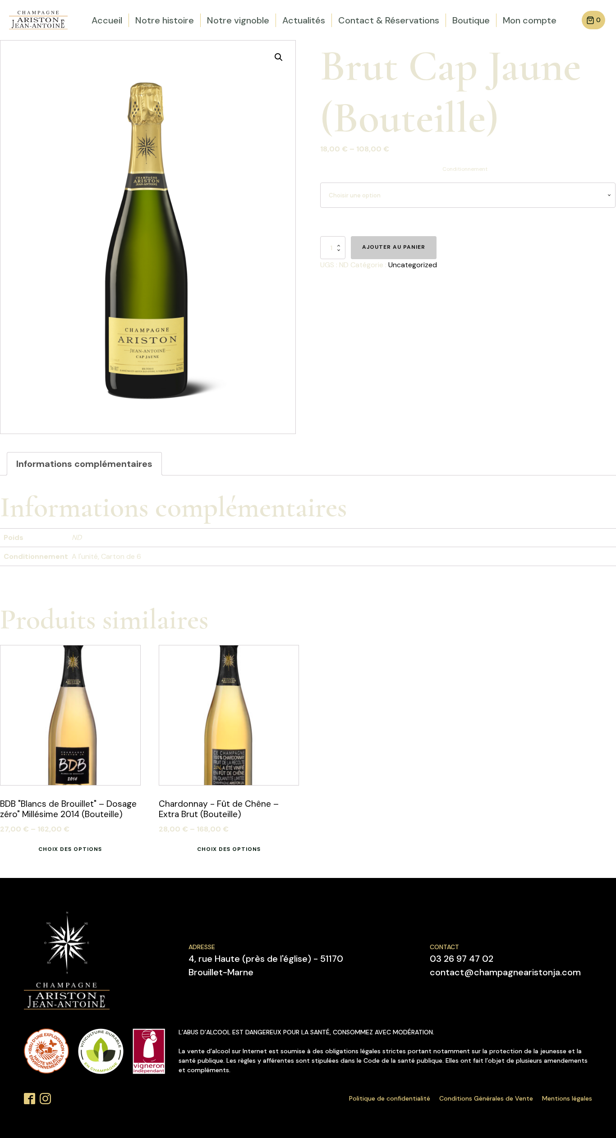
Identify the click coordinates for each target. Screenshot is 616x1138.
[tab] (84, 463)
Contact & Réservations (388, 20)
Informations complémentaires (84, 464)
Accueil (107, 20)
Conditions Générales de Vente (486, 1098)
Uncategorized (412, 265)
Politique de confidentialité (389, 1098)
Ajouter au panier (393, 247)
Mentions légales (567, 1098)
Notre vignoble (238, 20)
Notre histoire (164, 20)
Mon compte (529, 20)
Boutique (471, 20)
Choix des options (70, 849)
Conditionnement (464, 169)
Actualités (303, 20)
